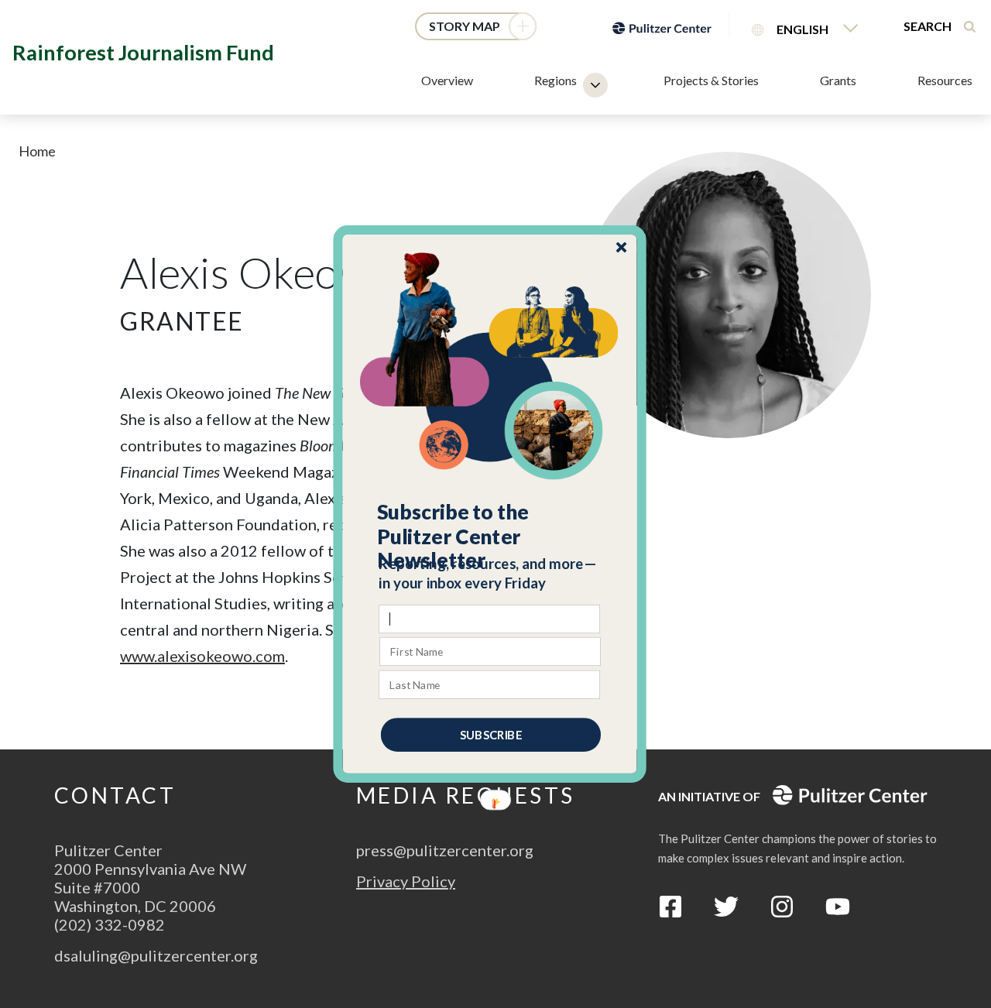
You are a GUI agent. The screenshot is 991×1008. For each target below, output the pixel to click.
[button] (490, 536)
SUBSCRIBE (491, 735)
